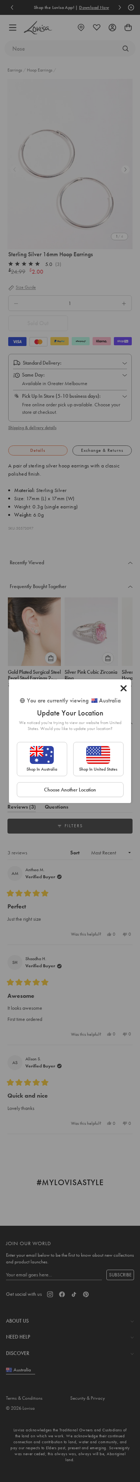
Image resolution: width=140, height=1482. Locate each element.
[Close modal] (123, 688)
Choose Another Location (70, 789)
